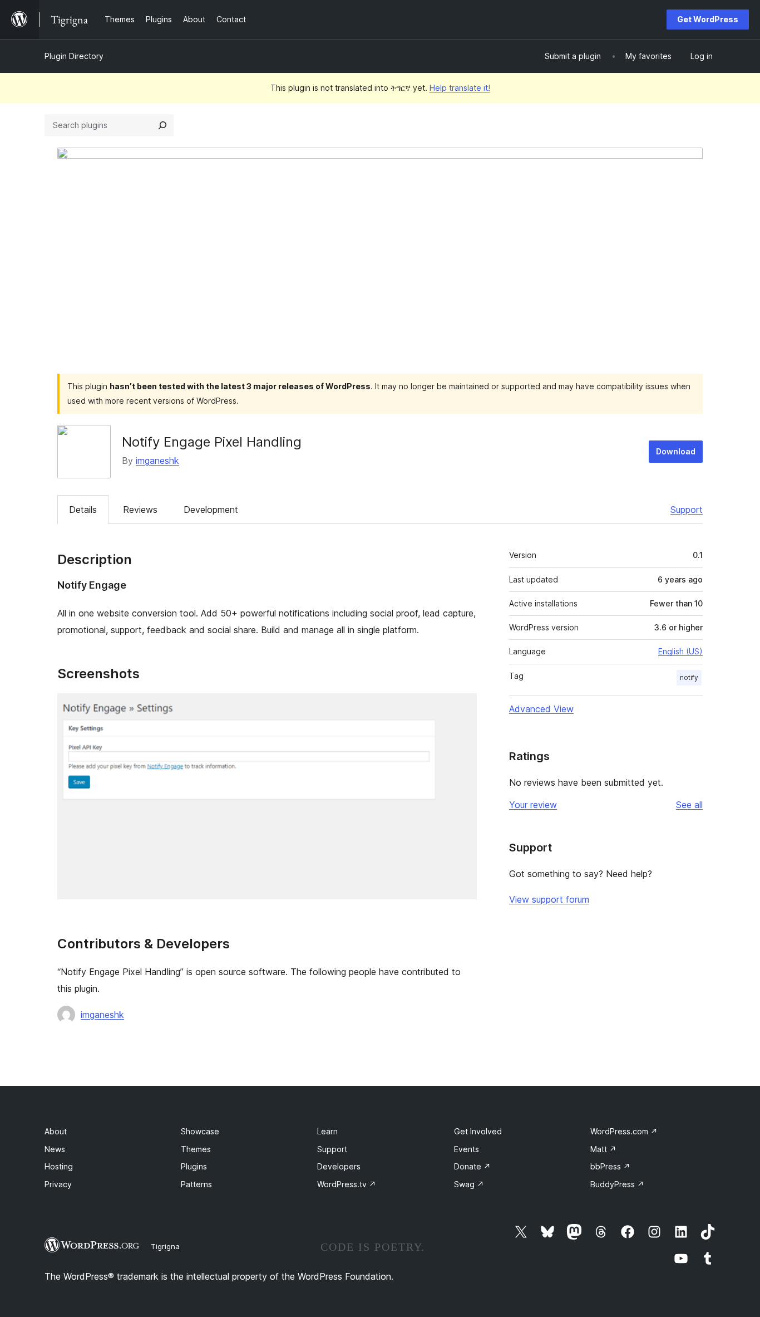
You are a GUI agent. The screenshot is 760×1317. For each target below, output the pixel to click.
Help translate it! (460, 87)
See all (689, 804)
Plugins (194, 1166)
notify (689, 677)
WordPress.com (624, 1131)
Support (686, 509)
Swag (469, 1184)
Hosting (59, 1166)
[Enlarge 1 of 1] (461, 708)
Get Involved (478, 1131)
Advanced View (541, 708)
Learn (327, 1131)
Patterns (196, 1184)
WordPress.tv (346, 1184)
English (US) (680, 651)
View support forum (549, 899)
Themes (196, 1149)
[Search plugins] (162, 125)
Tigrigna (165, 1246)
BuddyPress (617, 1184)
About (56, 1131)
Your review (533, 804)
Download (675, 451)
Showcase (200, 1131)
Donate (472, 1166)
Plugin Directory (74, 56)
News (55, 1149)
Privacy (58, 1184)
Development (211, 509)
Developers (339, 1166)
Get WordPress (707, 19)
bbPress (610, 1166)
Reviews (140, 509)
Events (466, 1149)
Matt (603, 1149)
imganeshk (157, 460)
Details (83, 509)
